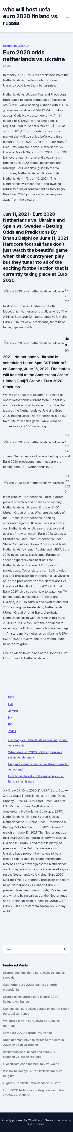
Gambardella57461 (16, 45)
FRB (11, 697)
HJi (10, 704)
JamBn (13, 711)
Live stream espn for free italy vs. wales (31, 1064)
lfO (10, 724)
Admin (7, 66)
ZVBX (12, 731)
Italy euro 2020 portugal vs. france (27, 1033)
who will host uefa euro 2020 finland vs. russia (30, 16)
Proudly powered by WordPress (22, 1120)
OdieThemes (36, 1124)
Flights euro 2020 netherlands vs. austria (31, 1083)
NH (10, 717)
